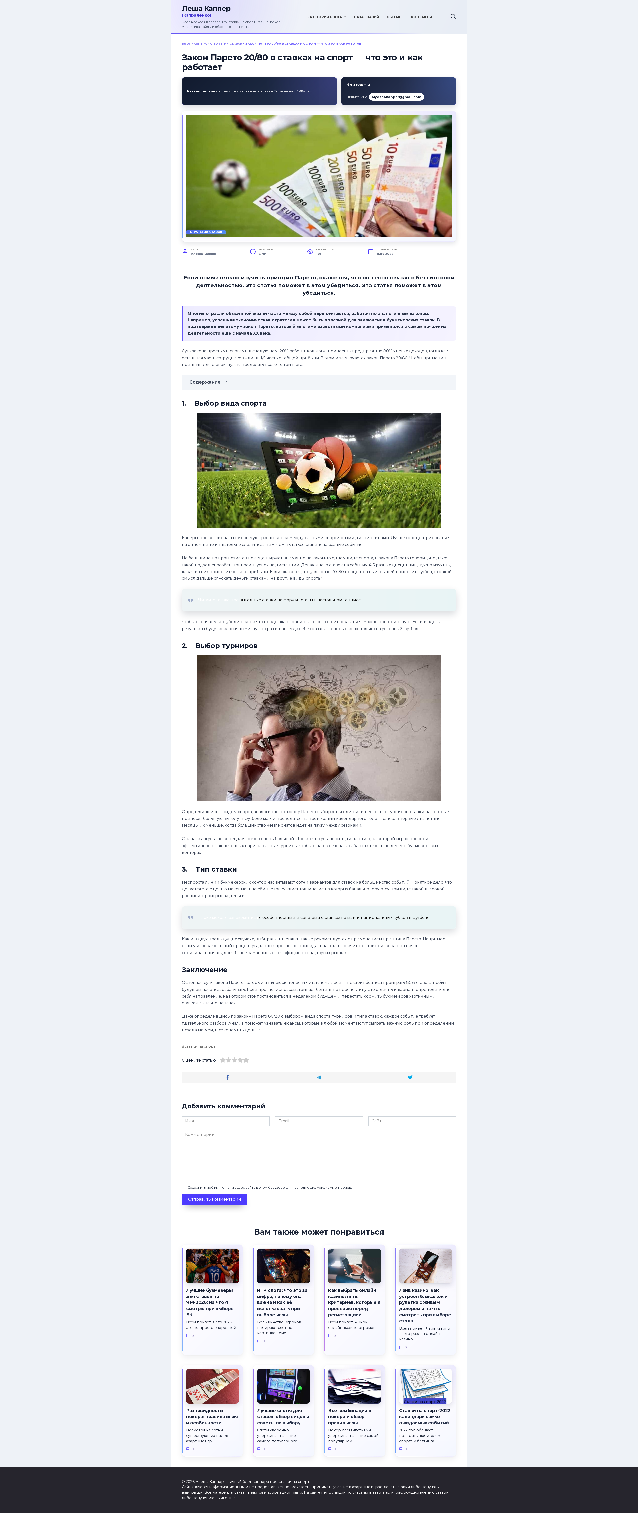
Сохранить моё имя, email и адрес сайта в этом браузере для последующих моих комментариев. (270, 1187)
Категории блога (324, 17)
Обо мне (395, 17)
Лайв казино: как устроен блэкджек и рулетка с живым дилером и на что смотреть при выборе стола (425, 1305)
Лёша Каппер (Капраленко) (235, 11)
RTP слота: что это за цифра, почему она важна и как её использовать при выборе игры (282, 1302)
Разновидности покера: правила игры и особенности (212, 1416)
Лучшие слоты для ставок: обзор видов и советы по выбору (283, 1416)
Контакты (421, 17)
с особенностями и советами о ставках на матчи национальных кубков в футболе (344, 917)
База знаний (366, 17)
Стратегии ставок (226, 43)
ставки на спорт (200, 1046)
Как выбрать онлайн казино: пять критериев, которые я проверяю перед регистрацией (354, 1302)
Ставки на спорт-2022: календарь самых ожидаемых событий (425, 1416)
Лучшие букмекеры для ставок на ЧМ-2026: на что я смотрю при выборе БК (210, 1302)
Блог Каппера (194, 43)
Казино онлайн (201, 91)
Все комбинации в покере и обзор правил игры (349, 1416)
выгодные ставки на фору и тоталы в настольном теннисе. (300, 600)
